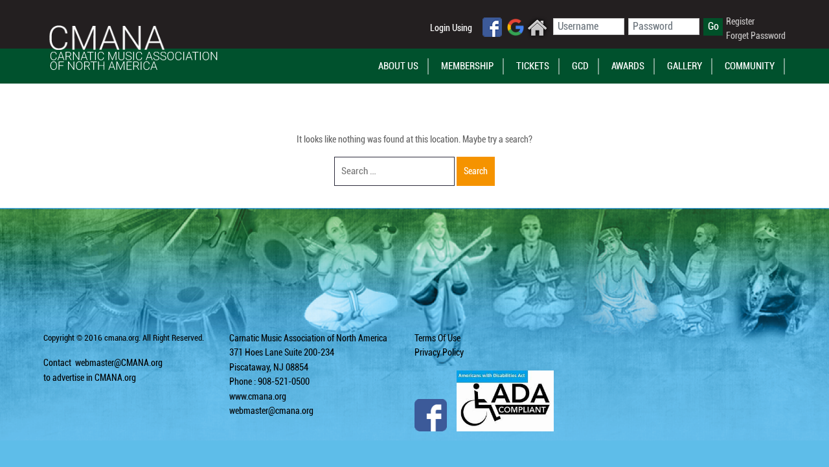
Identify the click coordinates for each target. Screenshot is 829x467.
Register (740, 21)
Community (750, 66)
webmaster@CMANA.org (119, 363)
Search (476, 171)
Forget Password (756, 35)
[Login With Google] (515, 26)
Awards (627, 66)
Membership (467, 66)
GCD (580, 66)
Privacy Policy (439, 352)
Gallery (684, 66)
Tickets (532, 66)
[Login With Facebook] (492, 26)
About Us (398, 66)
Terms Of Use (437, 338)
